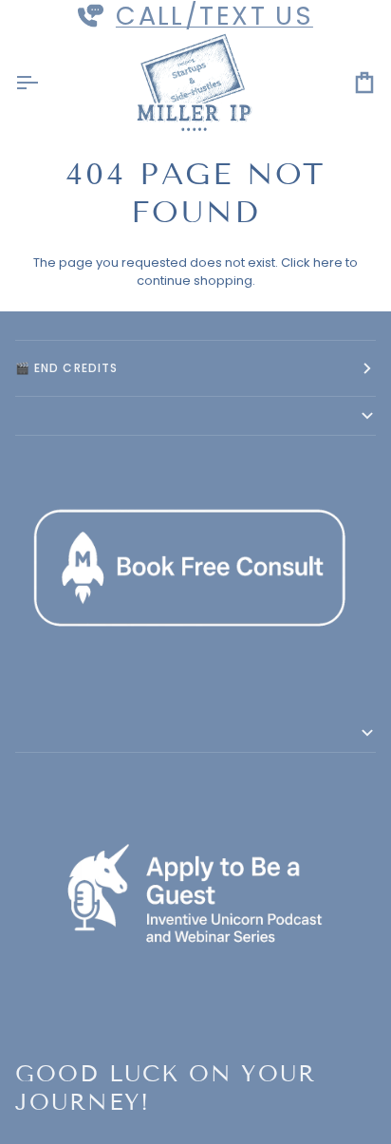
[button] (195, 416)
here (328, 262)
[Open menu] (43, 83)
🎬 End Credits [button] (66, 368)
